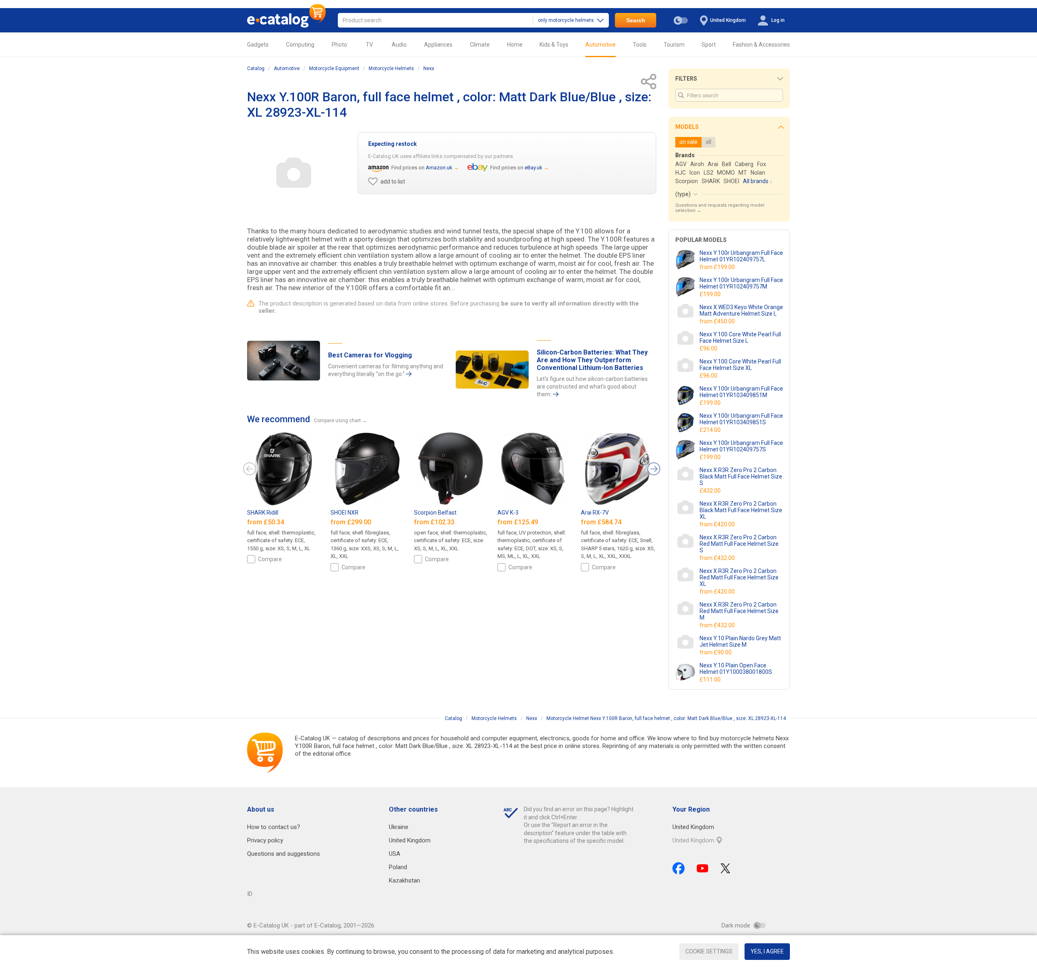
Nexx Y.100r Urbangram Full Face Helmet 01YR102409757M (741, 283)
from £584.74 (602, 522)
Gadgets (258, 44)
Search (635, 20)
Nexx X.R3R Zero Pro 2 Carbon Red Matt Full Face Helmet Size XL (739, 577)
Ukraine (398, 827)
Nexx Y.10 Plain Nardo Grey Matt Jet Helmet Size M (740, 641)
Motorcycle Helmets (391, 68)
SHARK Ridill (262, 512)
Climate (480, 44)
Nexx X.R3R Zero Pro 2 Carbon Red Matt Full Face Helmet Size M (739, 611)
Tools (640, 44)
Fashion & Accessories (761, 44)
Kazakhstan (404, 880)
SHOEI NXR (344, 512)
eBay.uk (533, 168)
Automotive (600, 44)
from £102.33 (435, 522)
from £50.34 (266, 522)
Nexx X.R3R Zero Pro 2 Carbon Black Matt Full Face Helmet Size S (741, 476)
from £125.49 (518, 522)
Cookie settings (708, 951)
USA (394, 853)
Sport (709, 44)
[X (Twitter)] (725, 868)
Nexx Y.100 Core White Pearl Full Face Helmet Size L (740, 337)
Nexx (428, 68)
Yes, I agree (767, 951)
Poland (398, 867)
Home (515, 44)
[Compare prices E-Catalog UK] (286, 20)
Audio (399, 44)
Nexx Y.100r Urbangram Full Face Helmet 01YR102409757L (741, 256)
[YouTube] (702, 868)
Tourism (674, 44)
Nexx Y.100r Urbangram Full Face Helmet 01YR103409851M (741, 391)
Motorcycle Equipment (334, 68)
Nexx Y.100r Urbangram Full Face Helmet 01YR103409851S (741, 418)
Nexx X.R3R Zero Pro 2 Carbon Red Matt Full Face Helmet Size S (739, 543)
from (718, 267)
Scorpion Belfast (435, 512)
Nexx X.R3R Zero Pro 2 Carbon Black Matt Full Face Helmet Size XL (741, 510)
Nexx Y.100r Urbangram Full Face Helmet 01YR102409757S (741, 446)
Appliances (438, 44)
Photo (339, 44)
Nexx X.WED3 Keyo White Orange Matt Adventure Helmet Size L (741, 310)
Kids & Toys (554, 44)
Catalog (256, 68)
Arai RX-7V (595, 512)
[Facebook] (678, 868)
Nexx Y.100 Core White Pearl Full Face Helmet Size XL (740, 364)
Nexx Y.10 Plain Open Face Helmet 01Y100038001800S (736, 668)
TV (369, 44)
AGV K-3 (507, 512)
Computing (300, 44)
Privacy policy (265, 840)
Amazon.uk (439, 168)
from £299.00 (352, 522)
